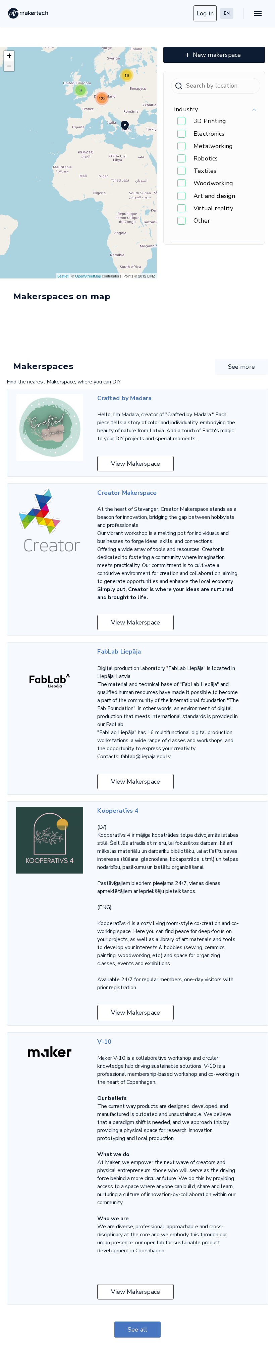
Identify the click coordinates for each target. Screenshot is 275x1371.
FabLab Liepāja (119, 652)
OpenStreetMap (88, 275)
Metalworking (213, 146)
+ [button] (9, 55)
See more (241, 367)
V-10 (104, 1042)
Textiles (205, 171)
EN (227, 13)
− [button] (9, 66)
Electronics (209, 134)
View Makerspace (135, 464)
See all (137, 1330)
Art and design (214, 196)
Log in (205, 13)
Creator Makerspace (127, 493)
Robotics (206, 158)
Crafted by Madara (124, 398)
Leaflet (62, 275)
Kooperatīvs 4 (117, 811)
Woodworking (213, 183)
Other (202, 221)
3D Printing (210, 121)
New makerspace (217, 55)
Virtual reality (213, 208)
